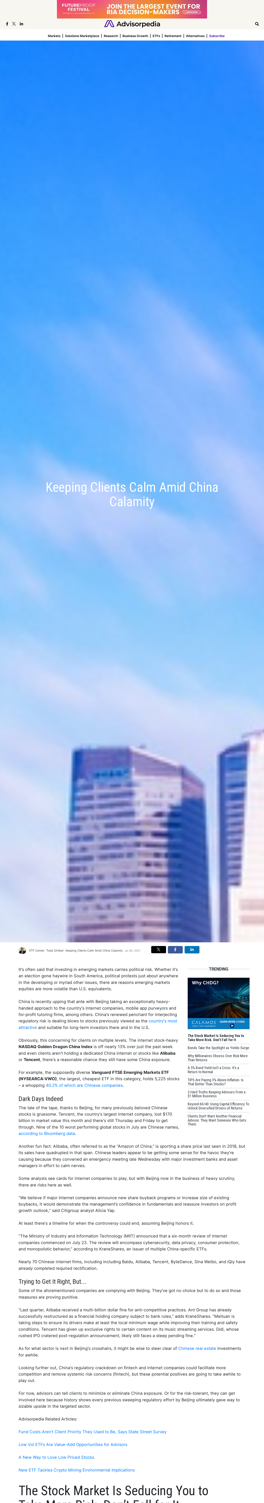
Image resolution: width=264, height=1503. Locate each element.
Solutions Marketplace (82, 36)
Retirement (173, 36)
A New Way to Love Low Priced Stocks (56, 1457)
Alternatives (195, 36)
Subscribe (217, 36)
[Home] (132, 23)
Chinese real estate (197, 1348)
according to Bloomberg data (47, 1133)
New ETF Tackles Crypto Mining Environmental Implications (77, 1470)
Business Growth (135, 36)
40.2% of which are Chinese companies (84, 1085)
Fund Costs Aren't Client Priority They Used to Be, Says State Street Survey (93, 1431)
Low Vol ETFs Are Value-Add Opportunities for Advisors (73, 1444)
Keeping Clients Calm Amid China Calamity (94, 950)
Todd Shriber (55, 950)
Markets (54, 36)
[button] (158, 949)
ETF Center (36, 950)
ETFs (156, 36)
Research (111, 36)
